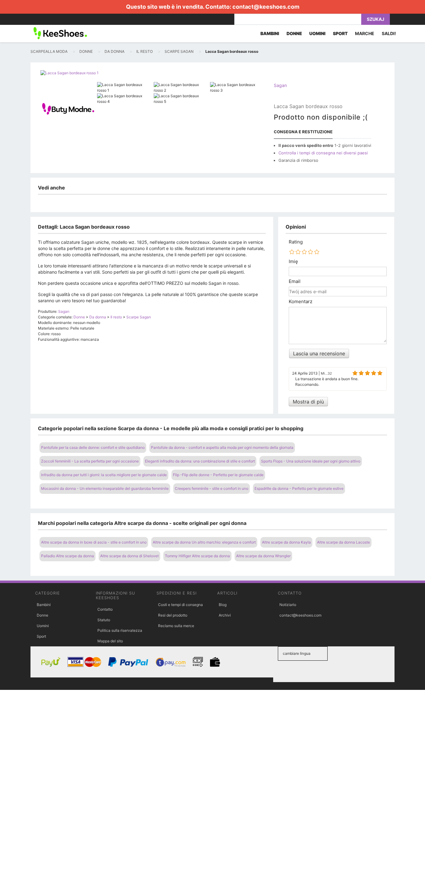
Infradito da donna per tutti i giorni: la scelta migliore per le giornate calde (104, 474)
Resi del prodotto (172, 615)
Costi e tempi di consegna (180, 604)
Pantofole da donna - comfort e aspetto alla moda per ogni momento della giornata (222, 447)
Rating (296, 242)
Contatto (105, 609)
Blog (223, 604)
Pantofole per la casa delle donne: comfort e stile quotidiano (93, 447)
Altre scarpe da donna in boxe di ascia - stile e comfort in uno (94, 542)
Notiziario (287, 604)
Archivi (225, 615)
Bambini (44, 604)
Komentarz (300, 301)
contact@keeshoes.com (265, 6)
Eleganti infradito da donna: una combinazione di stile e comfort (200, 461)
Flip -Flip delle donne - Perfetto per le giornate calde (218, 474)
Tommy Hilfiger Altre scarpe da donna (197, 556)
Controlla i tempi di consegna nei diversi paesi (323, 152)
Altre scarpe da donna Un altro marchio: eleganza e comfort (204, 542)
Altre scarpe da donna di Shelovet (129, 556)
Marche (364, 33)
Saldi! (389, 33)
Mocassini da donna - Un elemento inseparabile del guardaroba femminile (105, 488)
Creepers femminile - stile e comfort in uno (211, 488)
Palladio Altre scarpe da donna (67, 556)
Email (295, 281)
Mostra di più (308, 402)
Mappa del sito (110, 641)
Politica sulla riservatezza (119, 630)
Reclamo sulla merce (176, 625)
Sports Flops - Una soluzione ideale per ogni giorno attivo (310, 461)
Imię (293, 261)
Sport (41, 636)
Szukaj (375, 19)
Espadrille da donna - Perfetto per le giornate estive (299, 488)
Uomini (43, 625)
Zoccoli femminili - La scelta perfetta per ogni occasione (90, 461)
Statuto (103, 619)
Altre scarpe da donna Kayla (286, 542)
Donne (42, 615)
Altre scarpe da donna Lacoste (343, 542)
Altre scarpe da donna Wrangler (263, 556)
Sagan (280, 85)
